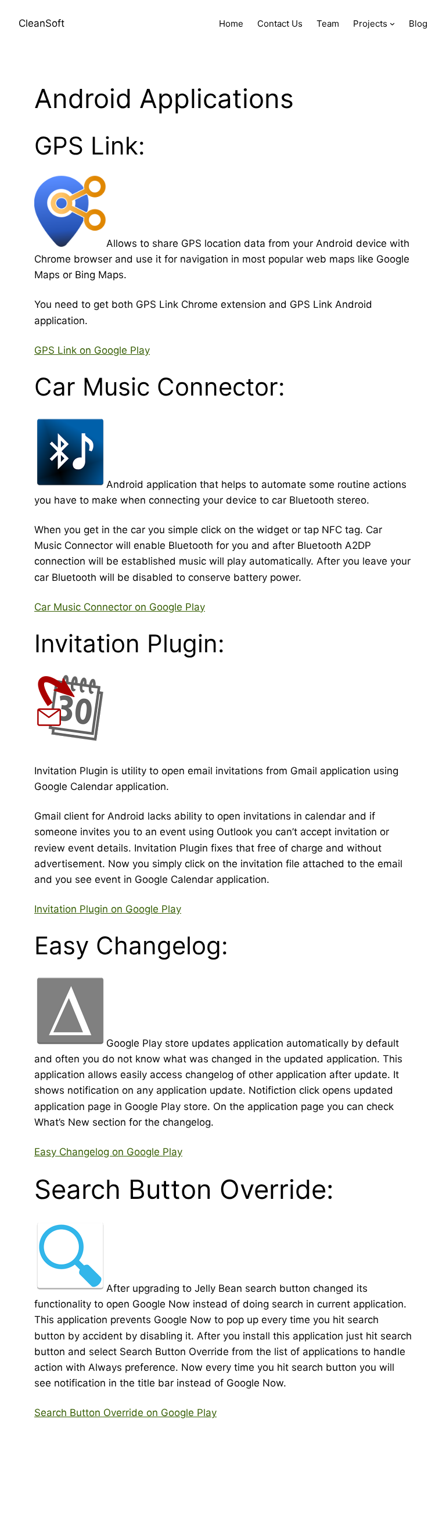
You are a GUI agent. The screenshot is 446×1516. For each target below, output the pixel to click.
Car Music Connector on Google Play (119, 607)
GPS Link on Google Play (92, 350)
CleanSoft (41, 23)
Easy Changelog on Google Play (108, 1152)
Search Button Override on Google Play (125, 1412)
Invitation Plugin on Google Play (107, 909)
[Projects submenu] (392, 23)
